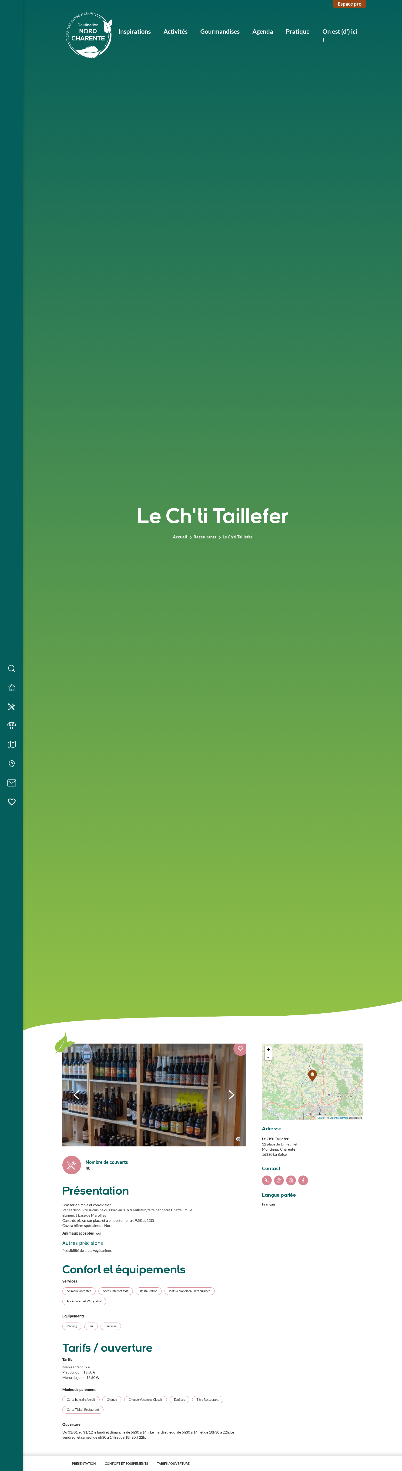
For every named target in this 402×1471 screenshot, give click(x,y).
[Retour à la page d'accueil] (88, 35)
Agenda (262, 31)
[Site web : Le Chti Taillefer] (291, 1180)
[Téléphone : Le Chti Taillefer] (267, 1180)
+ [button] (268, 1050)
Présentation (84, 1463)
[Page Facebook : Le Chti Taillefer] (303, 1180)
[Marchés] (11, 726)
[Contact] (11, 783)
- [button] (268, 1057)
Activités (176, 31)
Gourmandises (220, 31)
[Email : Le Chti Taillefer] (279, 1180)
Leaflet (321, 1117)
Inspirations (134, 31)
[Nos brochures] (11, 745)
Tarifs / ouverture (173, 1463)
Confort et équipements (126, 1463)
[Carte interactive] (11, 764)
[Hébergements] (11, 688)
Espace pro (350, 4)
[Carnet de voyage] (11, 802)
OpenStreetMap (339, 1117)
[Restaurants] (11, 707)
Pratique (298, 31)
